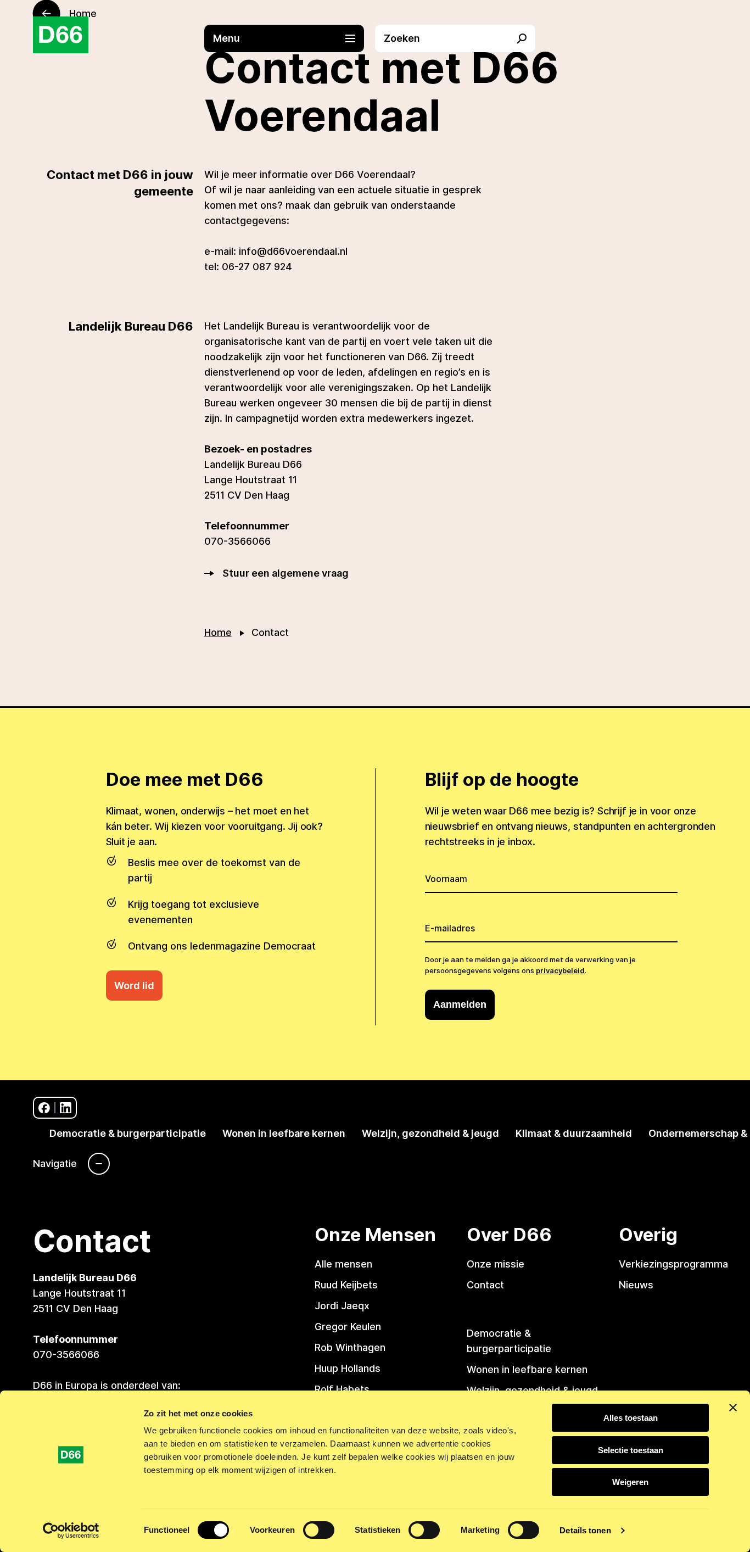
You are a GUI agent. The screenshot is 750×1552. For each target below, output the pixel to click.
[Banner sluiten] (733, 1407)
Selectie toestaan (630, 1450)
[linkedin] (65, 1108)
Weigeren (630, 1482)
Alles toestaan (630, 1417)
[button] (290, 38)
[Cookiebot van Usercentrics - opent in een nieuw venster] (71, 1530)
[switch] (318, 1530)
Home (218, 632)
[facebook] (44, 1108)
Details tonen (585, 1530)
